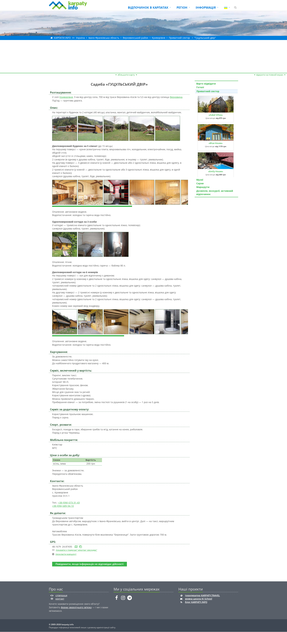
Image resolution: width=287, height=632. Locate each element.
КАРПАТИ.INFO (62, 37)
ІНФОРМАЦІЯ (206, 7)
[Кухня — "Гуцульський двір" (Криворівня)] (65, 191)
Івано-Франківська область (103, 37)
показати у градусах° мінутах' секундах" (76, 549)
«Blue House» (216, 143)
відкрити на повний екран (269, 74)
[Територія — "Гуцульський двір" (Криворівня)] (168, 127)
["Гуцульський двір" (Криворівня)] (65, 127)
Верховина (176, 97)
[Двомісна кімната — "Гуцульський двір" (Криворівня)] (142, 191)
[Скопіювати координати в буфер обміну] (80, 546)
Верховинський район (135, 37)
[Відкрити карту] (76, 546)
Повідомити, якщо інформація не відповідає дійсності (89, 564)
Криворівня (158, 37)
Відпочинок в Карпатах (148, 7)
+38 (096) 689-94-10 (63, 505)
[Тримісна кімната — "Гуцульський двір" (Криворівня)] (91, 244)
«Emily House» (215, 171)
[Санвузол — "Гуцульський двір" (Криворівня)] (116, 191)
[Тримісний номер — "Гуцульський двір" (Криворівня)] (142, 321)
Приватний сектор (179, 37)
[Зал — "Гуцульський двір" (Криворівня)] (116, 321)
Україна (80, 37)
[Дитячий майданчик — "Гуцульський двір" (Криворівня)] (142, 127)
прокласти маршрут (65, 554)
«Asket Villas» (216, 114)
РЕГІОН (182, 7)
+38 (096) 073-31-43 (69, 502)
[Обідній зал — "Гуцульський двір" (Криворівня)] (91, 191)
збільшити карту (126, 74)
